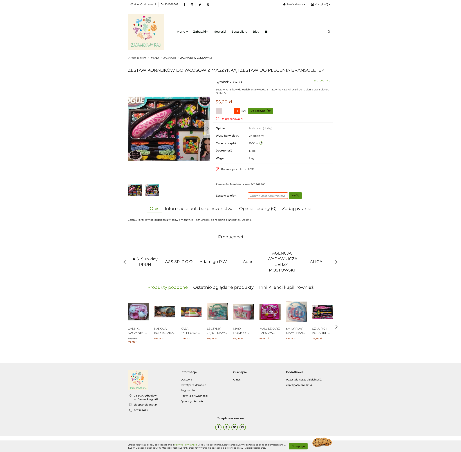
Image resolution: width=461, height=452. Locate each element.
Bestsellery (239, 31)
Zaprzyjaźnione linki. (299, 385)
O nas (237, 379)
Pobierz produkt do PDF (237, 169)
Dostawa (186, 379)
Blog (256, 31)
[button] (320, 4)
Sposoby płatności (192, 401)
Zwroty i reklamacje (193, 385)
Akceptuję (298, 446)
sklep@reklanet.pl (146, 404)
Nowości (220, 31)
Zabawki (200, 31)
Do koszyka (258, 110)
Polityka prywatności (194, 395)
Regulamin (188, 390)
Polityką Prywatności (185, 444)
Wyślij (295, 195)
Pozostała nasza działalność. (304, 379)
